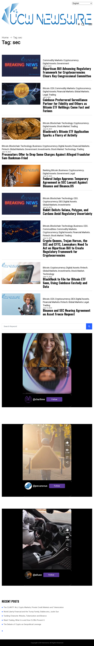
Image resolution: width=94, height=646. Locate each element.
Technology (70, 149)
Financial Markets (65, 91)
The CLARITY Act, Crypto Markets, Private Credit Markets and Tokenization (34, 607)
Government (63, 63)
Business (37, 146)
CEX (52, 88)
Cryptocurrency (71, 60)
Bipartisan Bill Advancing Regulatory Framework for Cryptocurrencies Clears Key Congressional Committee (67, 72)
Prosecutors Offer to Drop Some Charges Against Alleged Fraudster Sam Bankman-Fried (46, 156)
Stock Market (63, 126)
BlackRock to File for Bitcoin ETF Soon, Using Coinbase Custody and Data (65, 282)
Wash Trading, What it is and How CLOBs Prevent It (24, 620)
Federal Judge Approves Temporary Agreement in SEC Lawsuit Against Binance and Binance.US (65, 182)
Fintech (5, 149)
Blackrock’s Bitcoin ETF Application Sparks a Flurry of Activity (66, 133)
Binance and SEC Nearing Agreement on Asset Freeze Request (66, 312)
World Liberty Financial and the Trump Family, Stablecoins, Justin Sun (31, 612)
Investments (44, 149)
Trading (52, 95)
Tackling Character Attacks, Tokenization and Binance (25, 616)
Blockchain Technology (61, 123)
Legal (45, 95)
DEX (61, 201)
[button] (90, 24)
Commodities (49, 229)
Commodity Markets (53, 60)
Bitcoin (46, 88)
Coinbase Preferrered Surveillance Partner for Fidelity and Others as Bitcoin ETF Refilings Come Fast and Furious (66, 105)
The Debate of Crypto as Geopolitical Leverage (22, 624)
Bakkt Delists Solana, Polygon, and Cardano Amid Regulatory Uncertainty (67, 211)
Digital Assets (49, 63)
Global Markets (82, 91)
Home (5, 37)
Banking (47, 170)
